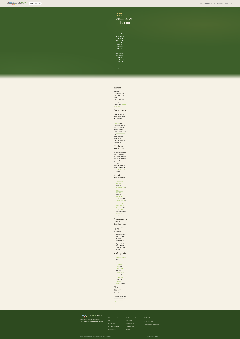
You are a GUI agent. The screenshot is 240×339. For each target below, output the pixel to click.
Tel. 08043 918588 (148, 321)
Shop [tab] (40, 3)
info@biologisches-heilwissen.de (151, 324)
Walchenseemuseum (121, 257)
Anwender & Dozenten (222, 3)
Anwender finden (111, 323)
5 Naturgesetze (208, 3)
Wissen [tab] (31, 3)
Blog (215, 3)
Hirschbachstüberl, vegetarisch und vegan (120, 205)
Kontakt (148, 336)
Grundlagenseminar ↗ (131, 317)
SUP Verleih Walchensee (120, 169)
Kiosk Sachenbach (120, 200)
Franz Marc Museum (121, 261)
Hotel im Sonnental (120, 133)
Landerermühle (119, 209)
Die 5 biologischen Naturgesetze (115, 317)
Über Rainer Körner (112, 329)
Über (231, 3)
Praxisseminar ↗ (129, 320)
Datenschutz (157, 336)
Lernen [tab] (35, 3)
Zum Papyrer (119, 213)
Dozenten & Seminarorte (113, 326)
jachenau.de (117, 123)
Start (201, 3)
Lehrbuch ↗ (128, 329)
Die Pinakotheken (120, 268)
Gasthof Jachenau (120, 187)
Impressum (152, 336)
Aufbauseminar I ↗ (130, 323)
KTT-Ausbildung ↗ (130, 326)
